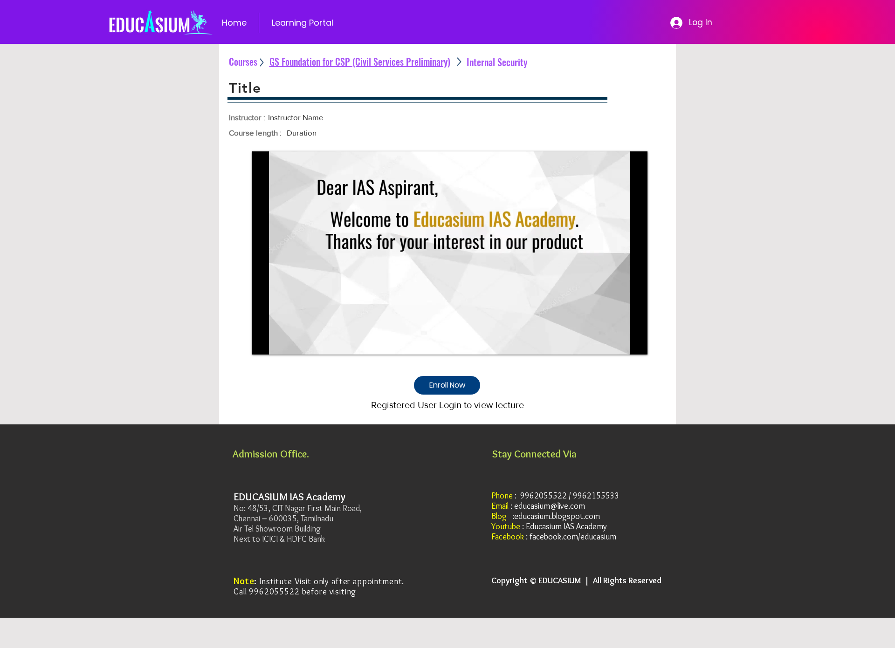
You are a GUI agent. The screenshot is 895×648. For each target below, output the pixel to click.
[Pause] (264, 342)
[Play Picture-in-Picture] (619, 342)
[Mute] (280, 342)
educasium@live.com (549, 506)
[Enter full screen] (635, 342)
